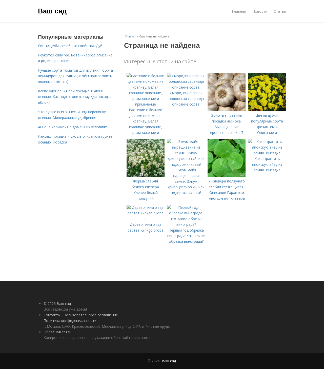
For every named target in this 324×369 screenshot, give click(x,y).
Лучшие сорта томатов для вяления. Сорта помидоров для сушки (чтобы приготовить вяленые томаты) (75, 76)
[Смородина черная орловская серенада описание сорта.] (186, 87)
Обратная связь (57, 332)
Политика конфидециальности (70, 320)
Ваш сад (52, 10)
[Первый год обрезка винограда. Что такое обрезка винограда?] (186, 224)
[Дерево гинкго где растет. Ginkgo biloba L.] (146, 218)
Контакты (52, 315)
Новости (259, 11)
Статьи (280, 11)
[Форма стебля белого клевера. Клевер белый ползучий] (146, 175)
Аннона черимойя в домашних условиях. (73, 127)
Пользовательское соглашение (91, 315)
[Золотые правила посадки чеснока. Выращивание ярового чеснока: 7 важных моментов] (227, 109)
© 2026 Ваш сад (57, 303)
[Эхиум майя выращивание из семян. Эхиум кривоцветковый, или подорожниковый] (186, 164)
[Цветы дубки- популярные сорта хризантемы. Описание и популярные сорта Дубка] (267, 109)
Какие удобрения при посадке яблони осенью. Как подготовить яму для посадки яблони (75, 97)
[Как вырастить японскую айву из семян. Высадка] (267, 153)
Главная (239, 11)
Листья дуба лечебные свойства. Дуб (70, 45)
